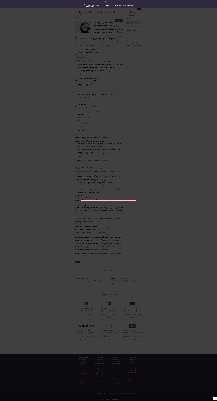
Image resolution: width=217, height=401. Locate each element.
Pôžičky (113, 5)
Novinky (131, 5)
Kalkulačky (120, 5)
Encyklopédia (127, 5)
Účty (110, 5)
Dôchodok (93, 5)
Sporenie (100, 5)
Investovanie (89, 5)
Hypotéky (116, 5)
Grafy (124, 5)
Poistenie (97, 5)
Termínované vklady (106, 5)
